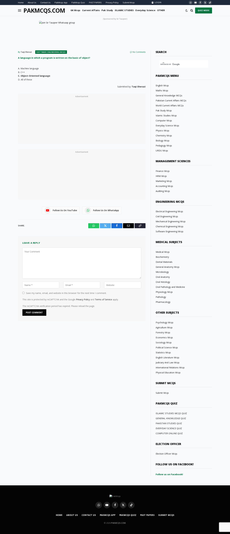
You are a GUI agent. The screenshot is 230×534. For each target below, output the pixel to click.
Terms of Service (103, 299)
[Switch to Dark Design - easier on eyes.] (186, 10)
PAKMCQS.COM (118, 522)
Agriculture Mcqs (164, 327)
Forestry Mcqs (163, 332)
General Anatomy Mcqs (167, 266)
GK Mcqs (75, 10)
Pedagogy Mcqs (164, 145)
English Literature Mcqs (167, 357)
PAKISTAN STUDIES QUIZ (169, 423)
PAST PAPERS (95, 2)
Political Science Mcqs (167, 347)
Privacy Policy (112, 2)
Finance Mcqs (163, 171)
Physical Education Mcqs (168, 372)
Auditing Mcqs (163, 191)
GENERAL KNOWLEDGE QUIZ (171, 418)
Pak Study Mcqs (164, 110)
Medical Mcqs (163, 251)
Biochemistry (162, 256)
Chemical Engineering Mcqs (169, 226)
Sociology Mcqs (164, 342)
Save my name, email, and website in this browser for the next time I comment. (66, 293)
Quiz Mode (203, 10)
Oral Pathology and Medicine (170, 286)
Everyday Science (145, 10)
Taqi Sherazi (26, 52)
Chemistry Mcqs (164, 135)
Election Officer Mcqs (166, 453)
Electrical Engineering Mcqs (169, 211)
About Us (32, 2)
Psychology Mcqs (164, 322)
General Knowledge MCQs (169, 95)
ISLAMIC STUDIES (124, 10)
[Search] (192, 10)
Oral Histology (163, 281)
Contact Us (45, 2)
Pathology (161, 296)
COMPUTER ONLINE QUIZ (169, 433)
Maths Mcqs (162, 90)
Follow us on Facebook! (169, 474)
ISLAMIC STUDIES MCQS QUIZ (171, 413)
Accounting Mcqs (164, 186)
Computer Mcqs (164, 120)
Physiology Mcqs (164, 291)
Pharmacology (163, 301)
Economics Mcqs (164, 337)
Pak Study (107, 10)
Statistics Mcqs (163, 352)
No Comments (139, 52)
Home (21, 2)
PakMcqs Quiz (78, 2)
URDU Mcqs (162, 150)
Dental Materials (164, 261)
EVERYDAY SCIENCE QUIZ (169, 428)
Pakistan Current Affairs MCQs (171, 100)
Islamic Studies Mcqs (166, 115)
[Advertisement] (82, 120)
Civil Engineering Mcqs (167, 216)
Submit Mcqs (129, 2)
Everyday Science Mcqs (167, 125)
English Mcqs (162, 85)
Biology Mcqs (162, 140)
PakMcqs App (61, 2)
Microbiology (162, 271)
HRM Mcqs (161, 176)
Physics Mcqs (162, 130)
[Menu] (19, 10)
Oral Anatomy (163, 276)
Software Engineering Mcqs (51, 52)
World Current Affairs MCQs (170, 105)
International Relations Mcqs (170, 367)
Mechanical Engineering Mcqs (171, 221)
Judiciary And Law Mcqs (167, 362)
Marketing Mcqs (164, 181)
